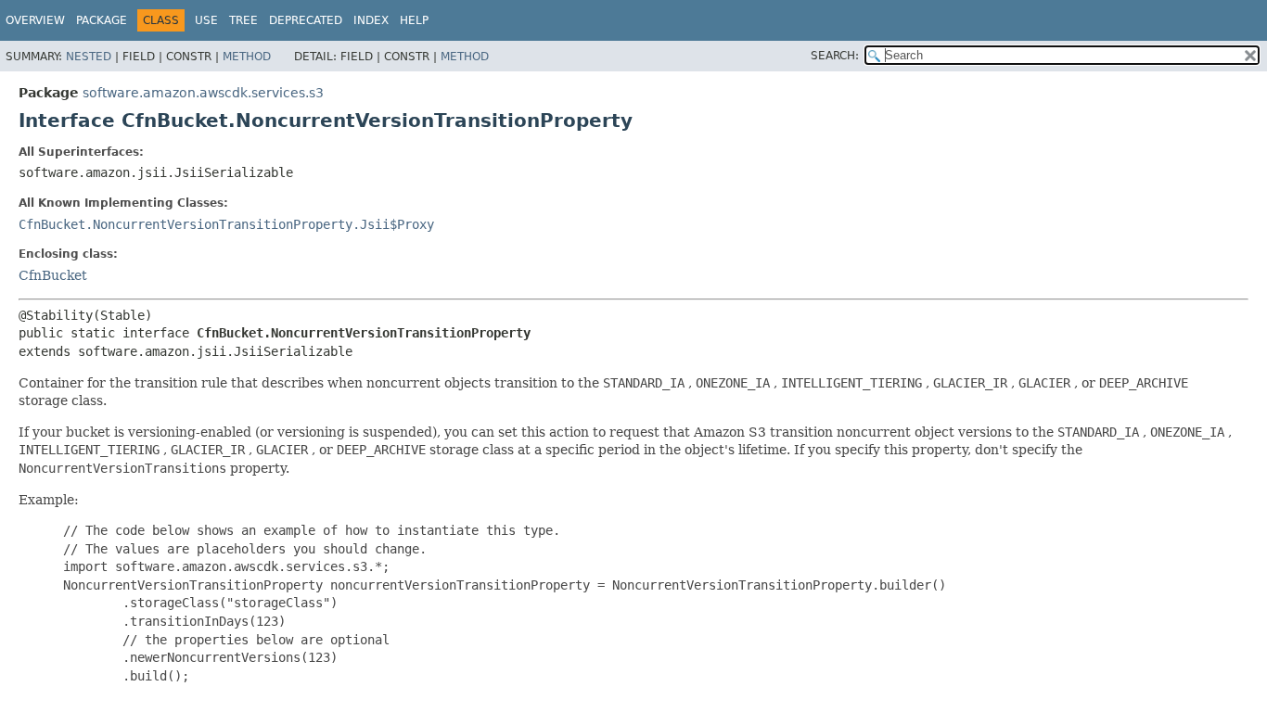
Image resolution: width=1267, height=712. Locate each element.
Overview (35, 20)
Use (206, 20)
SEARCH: (835, 55)
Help (414, 20)
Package (101, 20)
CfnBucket (53, 275)
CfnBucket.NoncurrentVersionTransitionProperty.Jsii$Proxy (226, 224)
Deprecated (305, 20)
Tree (243, 20)
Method (247, 56)
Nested (88, 56)
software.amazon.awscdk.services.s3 (203, 92)
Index (371, 20)
